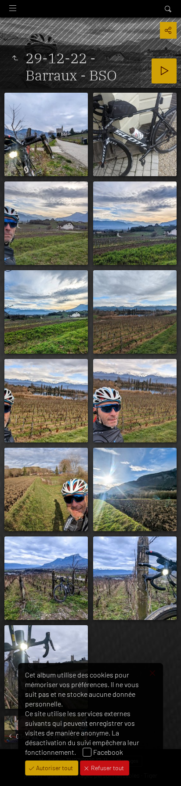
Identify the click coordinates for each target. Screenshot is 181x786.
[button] (17, 768)
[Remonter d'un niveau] (15, 58)
